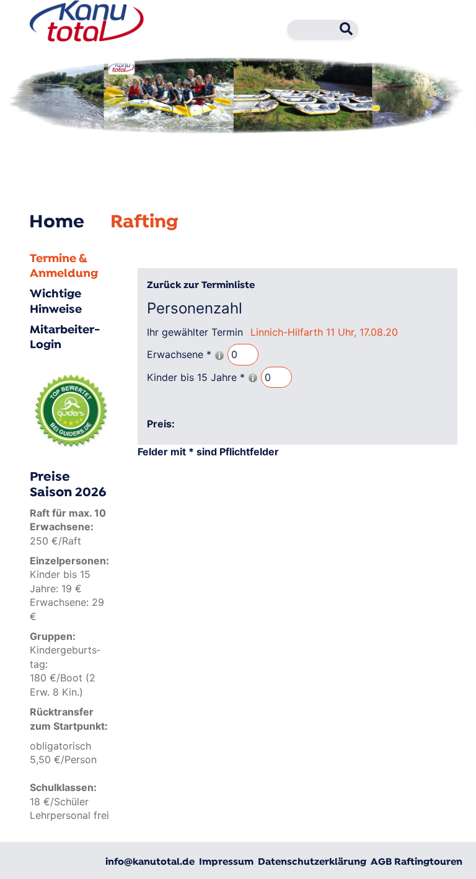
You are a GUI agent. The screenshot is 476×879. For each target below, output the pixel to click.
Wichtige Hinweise (56, 302)
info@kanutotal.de (150, 862)
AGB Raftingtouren (416, 862)
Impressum (226, 862)
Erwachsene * (180, 354)
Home (56, 222)
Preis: (161, 424)
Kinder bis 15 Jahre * (197, 377)
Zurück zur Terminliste (201, 285)
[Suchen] (342, 31)
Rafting (144, 222)
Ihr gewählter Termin (195, 332)
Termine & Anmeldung (64, 266)
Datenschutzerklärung (312, 862)
